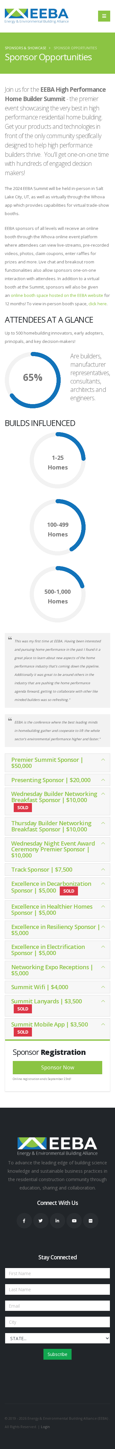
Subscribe (57, 1354)
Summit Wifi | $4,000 (39, 987)
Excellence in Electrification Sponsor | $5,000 (48, 949)
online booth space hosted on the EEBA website (57, 295)
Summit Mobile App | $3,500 (49, 1027)
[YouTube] (74, 1220)
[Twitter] (41, 1220)
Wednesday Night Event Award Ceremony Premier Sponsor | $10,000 (53, 849)
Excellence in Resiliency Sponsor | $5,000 (55, 930)
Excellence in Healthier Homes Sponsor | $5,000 (51, 909)
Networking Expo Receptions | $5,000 (52, 970)
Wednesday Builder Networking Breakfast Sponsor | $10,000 (54, 800)
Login (45, 1427)
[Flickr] (90, 1220)
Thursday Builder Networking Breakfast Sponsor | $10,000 (51, 826)
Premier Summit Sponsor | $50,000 (47, 762)
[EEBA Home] (37, 16)
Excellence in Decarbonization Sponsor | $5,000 (51, 887)
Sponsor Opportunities (75, 48)
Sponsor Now (57, 1067)
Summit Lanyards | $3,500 (46, 1004)
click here (97, 304)
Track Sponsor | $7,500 (41, 869)
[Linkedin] (57, 1220)
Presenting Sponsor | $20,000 (50, 780)
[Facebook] (24, 1220)
